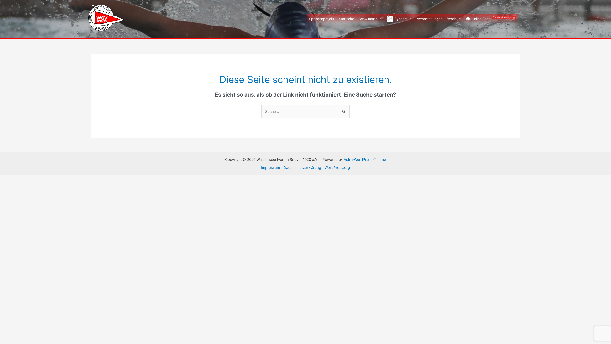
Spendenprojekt (321, 19)
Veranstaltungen (429, 19)
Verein (452, 19)
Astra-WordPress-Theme (365, 159)
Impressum (270, 167)
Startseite (346, 19)
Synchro (401, 19)
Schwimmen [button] (368, 19)
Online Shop (493, 18)
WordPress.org (337, 167)
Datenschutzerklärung (302, 167)
